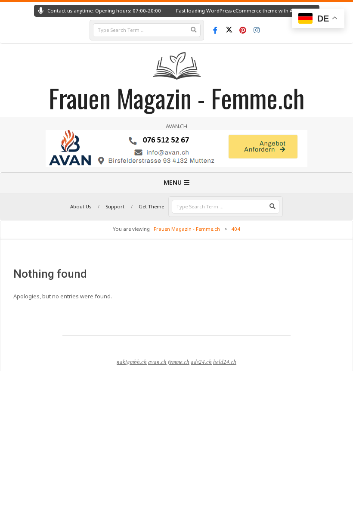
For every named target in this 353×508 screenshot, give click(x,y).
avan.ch (157, 362)
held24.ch (224, 362)
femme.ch (178, 362)
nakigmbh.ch (132, 362)
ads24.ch (201, 362)
